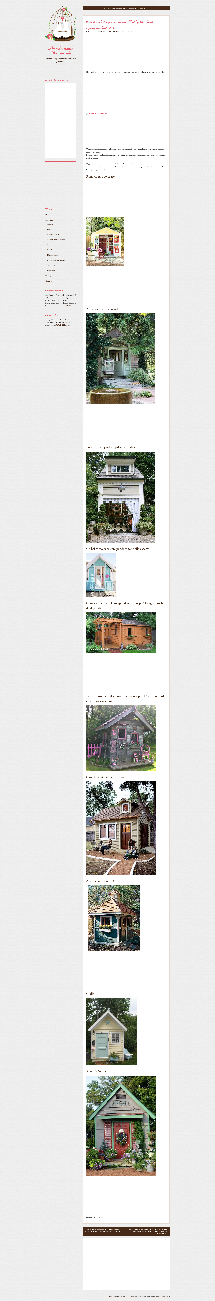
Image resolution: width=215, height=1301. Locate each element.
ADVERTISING (62, 325)
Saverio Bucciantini (123, 32)
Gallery (132, 8)
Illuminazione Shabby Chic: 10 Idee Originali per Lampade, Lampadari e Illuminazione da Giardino (148, 1231)
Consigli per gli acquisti (56, 260)
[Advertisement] (126, 52)
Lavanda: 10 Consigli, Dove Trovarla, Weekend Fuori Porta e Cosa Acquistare (102, 1230)
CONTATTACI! (69, 306)
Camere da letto (53, 234)
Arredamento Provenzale (60, 50)
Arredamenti (119, 8)
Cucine (50, 245)
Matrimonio (51, 270)
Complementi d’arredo (56, 239)
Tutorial (50, 224)
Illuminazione (52, 255)
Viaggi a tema (52, 265)
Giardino (100, 1218)
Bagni (49, 229)
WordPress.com (162, 1296)
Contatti (144, 8)
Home (106, 8)
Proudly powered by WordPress (123, 1296)
